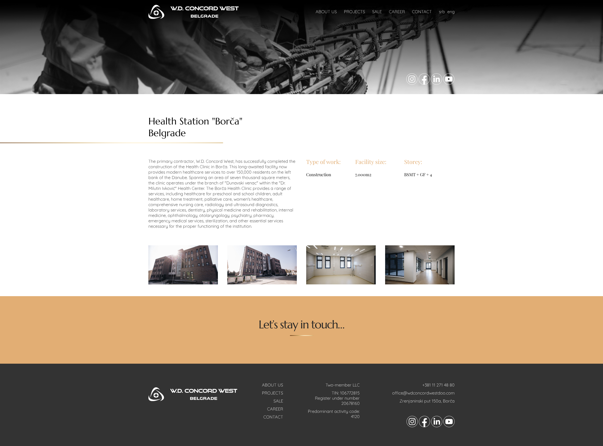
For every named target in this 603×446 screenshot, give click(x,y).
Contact (422, 11)
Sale (377, 11)
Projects (354, 11)
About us (326, 11)
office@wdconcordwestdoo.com (423, 393)
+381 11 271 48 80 (438, 385)
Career (397, 11)
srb (442, 11)
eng (451, 11)
